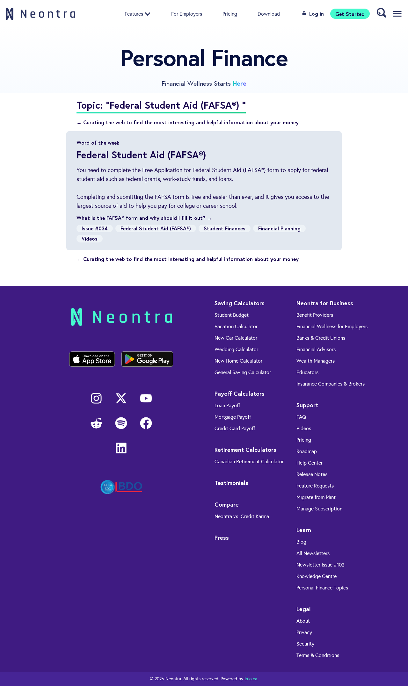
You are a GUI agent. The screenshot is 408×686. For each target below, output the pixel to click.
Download (269, 14)
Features (134, 14)
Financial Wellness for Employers (332, 326)
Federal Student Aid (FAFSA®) (155, 228)
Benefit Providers (314, 315)
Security (305, 644)
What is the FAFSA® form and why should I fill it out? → (144, 217)
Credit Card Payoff (235, 428)
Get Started (350, 13)
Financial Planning (279, 228)
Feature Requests (315, 486)
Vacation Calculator (236, 326)
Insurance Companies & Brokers (330, 384)
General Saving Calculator (243, 372)
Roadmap (306, 451)
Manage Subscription (319, 509)
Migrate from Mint (316, 497)
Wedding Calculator (236, 349)
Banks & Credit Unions (320, 338)
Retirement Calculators (245, 449)
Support (307, 405)
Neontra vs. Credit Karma (242, 516)
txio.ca (250, 679)
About (303, 621)
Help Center (309, 463)
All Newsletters (313, 553)
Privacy (304, 632)
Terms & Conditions (317, 655)
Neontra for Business (324, 303)
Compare (227, 504)
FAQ (301, 417)
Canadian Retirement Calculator (249, 462)
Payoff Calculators (240, 393)
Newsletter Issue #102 (320, 565)
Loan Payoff (227, 405)
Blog (301, 542)
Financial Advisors (316, 349)
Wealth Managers (315, 361)
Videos (90, 238)
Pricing (229, 14)
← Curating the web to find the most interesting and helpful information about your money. (188, 122)
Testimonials (231, 483)
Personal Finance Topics (322, 588)
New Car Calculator (236, 338)
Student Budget (232, 315)
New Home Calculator (238, 361)
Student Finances (224, 228)
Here (239, 83)
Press (222, 537)
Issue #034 (95, 228)
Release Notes (311, 474)
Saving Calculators (240, 303)
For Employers (186, 14)
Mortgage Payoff (233, 417)
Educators (307, 372)
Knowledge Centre (316, 576)
